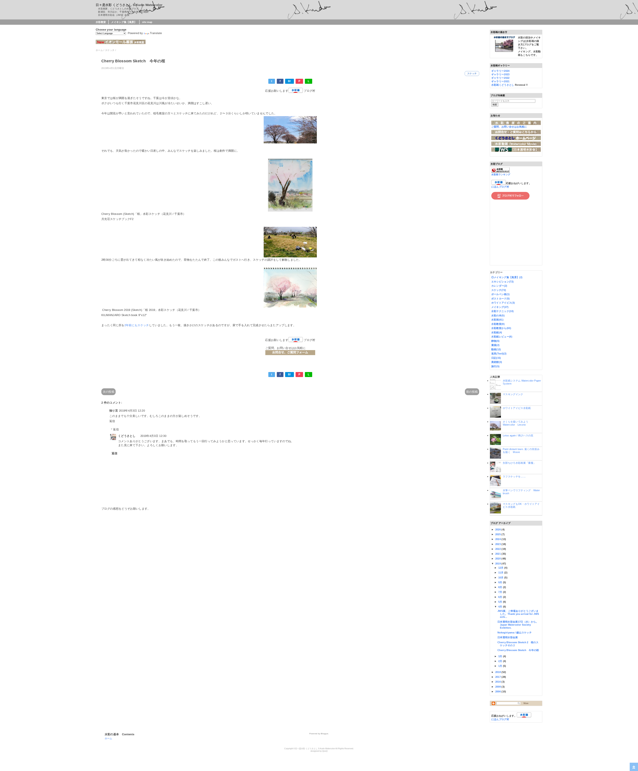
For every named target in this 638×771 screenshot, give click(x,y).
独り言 (113, 410)
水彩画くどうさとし (503, 84)
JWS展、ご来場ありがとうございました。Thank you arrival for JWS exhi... (518, 613)
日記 (496, 357)
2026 (498, 529)
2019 (498, 563)
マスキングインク (513, 394)
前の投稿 (472, 391)
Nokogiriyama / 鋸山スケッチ (514, 632)
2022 (498, 549)
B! (289, 81)
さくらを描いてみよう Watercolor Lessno (517, 423)
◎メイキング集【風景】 (507, 277)
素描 (495, 345)
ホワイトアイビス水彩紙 (517, 408)
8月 (500, 587)
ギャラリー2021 (500, 81)
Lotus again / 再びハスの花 (518, 435)
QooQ (324, 751)
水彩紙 (496, 332)
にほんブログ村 (500, 186)
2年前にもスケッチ (136, 325)
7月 (500, 592)
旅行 (495, 366)
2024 (498, 539)
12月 (501, 567)
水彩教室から (501, 328)
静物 (495, 340)
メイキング (500, 307)
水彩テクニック (502, 311)
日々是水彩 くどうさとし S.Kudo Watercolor (129, 5)
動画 (496, 349)
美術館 (496, 362)
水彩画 (497, 319)
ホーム (108, 738)
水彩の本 (498, 315)
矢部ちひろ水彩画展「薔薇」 (519, 462)
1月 (500, 665)
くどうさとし (126, 436)
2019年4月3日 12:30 (153, 436)
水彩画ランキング (500, 174)
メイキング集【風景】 (124, 22)
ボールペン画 (500, 294)
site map (147, 22)
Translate (156, 33)
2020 (498, 558)
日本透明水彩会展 (507, 637)
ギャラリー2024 (500, 70)
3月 (500, 656)
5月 (500, 601)
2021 (498, 553)
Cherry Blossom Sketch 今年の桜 (518, 650)
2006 (498, 691)
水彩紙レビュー (501, 336)
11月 (501, 572)
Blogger (324, 734)
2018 (498, 672)
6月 (500, 597)
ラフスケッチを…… (514, 476)
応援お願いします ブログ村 (290, 90)
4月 (500, 606)
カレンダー (499, 285)
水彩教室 (101, 22)
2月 (500, 661)
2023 (498, 544)
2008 (498, 686)
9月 (500, 582)
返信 (112, 421)
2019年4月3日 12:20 (132, 410)
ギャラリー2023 (500, 74)
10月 (501, 577)
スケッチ (472, 73)
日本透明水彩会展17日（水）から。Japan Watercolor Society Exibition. (517, 624)
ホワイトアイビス (503, 302)
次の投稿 (108, 391)
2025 (498, 534)
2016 (498, 681)
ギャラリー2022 (500, 77)
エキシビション (502, 281)
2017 (498, 676)
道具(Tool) (499, 353)
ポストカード (500, 298)
